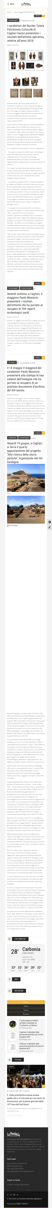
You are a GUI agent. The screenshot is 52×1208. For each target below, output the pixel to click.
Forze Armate (26, 288)
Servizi (26, 1010)
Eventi (11, 1066)
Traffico (26, 1002)
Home (9, 12)
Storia (26, 1006)
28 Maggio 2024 (26, 1039)
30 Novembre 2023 (27, 1051)
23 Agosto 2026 (13, 1091)
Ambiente (12, 438)
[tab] (26, 1002)
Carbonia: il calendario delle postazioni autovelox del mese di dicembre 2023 (31, 1046)
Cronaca (12, 362)
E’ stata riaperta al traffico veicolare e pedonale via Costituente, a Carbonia (28, 1022)
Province (26, 1014)
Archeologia (13, 20)
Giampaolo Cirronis (28, 21)
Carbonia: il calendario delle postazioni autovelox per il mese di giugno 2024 (31, 1034)
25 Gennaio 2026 (26, 1028)
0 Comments (25, 1091)
